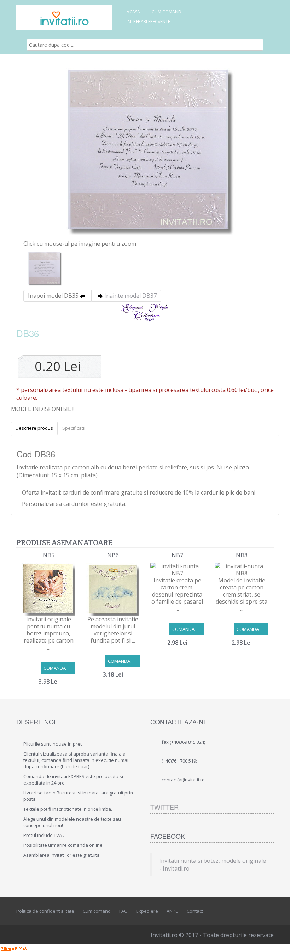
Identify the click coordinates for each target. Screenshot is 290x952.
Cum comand (166, 12)
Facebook (237, 910)
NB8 (242, 555)
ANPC (172, 911)
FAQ (123, 911)
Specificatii (73, 428)
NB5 (48, 555)
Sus (278, 941)
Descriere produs (34, 428)
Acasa (133, 12)
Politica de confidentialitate (45, 911)
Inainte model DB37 (130, 296)
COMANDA (55, 668)
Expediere (147, 911)
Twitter (164, 806)
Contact (195, 911)
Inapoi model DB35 (53, 296)
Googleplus (268, 910)
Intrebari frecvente (148, 21)
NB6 (113, 555)
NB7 (177, 555)
